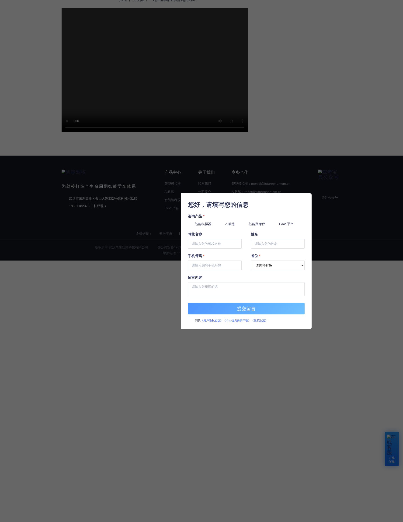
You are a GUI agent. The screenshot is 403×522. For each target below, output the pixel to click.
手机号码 (196, 256)
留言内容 (195, 277)
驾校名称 (195, 234)
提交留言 (246, 308)
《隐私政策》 (259, 320)
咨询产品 (196, 216)
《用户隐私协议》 (212, 320)
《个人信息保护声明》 (237, 320)
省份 (256, 256)
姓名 (254, 234)
